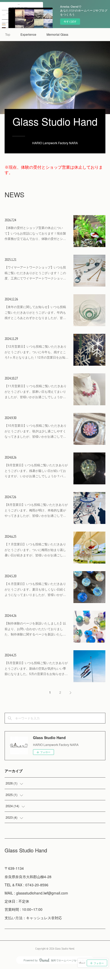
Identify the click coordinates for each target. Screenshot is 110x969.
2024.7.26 (10, 497)
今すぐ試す (70, 21)
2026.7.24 (10, 220)
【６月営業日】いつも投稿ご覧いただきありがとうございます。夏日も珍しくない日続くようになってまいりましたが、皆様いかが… (35, 589)
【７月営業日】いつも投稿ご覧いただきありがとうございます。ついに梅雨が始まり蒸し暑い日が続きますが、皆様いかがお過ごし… (35, 549)
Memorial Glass (57, 34)
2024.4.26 (10, 615)
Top (7, 34)
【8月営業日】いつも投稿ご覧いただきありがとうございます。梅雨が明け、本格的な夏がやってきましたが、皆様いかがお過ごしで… (36, 510)
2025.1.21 (10, 259)
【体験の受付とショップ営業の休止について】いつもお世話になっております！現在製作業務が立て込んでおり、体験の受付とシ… (35, 233)
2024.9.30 (10, 417)
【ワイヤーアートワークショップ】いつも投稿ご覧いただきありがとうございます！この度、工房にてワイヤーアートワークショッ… (35, 272)
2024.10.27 (11, 378)
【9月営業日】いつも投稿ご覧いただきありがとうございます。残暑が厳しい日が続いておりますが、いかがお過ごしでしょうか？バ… (36, 470)
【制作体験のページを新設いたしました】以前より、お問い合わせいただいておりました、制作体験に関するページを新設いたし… (35, 628)
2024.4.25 (10, 655)
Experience (28, 34)
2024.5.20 (10, 576)
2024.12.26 (11, 299)
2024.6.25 (10, 536)
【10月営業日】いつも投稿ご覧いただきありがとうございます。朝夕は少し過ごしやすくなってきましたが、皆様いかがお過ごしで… (36, 430)
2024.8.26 (10, 457)
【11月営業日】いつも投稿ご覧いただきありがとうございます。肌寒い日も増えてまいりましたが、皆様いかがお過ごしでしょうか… (36, 391)
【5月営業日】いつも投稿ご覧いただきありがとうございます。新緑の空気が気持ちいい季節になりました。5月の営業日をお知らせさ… (36, 668)
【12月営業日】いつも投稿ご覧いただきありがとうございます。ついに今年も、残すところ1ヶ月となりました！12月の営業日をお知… (36, 351)
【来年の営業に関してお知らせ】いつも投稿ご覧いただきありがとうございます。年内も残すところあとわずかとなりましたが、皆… (35, 312)
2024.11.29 (11, 338)
